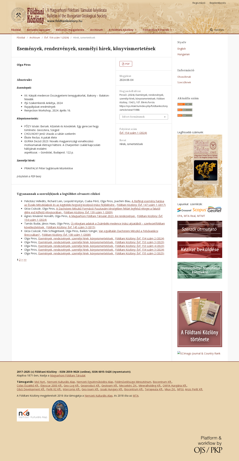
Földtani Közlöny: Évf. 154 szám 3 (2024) (139, 249)
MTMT (201, 216)
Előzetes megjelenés (70, 30)
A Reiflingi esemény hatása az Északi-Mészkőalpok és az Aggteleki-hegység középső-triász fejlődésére (94, 203)
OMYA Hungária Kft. (175, 385)
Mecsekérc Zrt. (128, 385)
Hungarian (183, 54)
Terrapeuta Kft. (154, 389)
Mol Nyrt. (40, 382)
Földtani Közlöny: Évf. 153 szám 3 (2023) (139, 242)
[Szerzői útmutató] (199, 236)
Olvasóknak (184, 76)
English (181, 48)
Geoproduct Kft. (90, 385)
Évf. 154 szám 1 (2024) (56, 37)
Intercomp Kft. (71, 389)
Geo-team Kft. (90, 389)
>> (25, 259)
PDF (127, 64)
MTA (136, 395)
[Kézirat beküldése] (199, 257)
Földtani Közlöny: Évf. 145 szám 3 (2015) (70, 227)
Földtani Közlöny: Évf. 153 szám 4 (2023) (139, 246)
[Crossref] (184, 211)
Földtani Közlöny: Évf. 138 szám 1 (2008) (66, 234)
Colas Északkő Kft (27, 385)
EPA (179, 216)
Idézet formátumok (133, 116)
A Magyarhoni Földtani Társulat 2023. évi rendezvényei (102, 216)
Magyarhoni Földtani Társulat (68, 375)
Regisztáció (199, 2)
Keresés (219, 30)
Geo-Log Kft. (71, 385)
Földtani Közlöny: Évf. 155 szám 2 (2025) (139, 253)
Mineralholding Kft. (150, 385)
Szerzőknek (184, 82)
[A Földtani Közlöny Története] (199, 346)
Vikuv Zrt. (170, 389)
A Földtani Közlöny (121, 30)
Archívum (96, 30)
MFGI (180, 389)
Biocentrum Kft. (162, 382)
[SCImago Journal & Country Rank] (198, 353)
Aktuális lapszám (38, 30)
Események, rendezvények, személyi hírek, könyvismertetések (76, 238)
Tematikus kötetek (156, 30)
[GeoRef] (215, 211)
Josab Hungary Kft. (111, 389)
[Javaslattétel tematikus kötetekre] (199, 277)
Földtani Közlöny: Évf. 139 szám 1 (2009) (88, 212)
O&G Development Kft (30, 389)
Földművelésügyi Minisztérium (133, 382)
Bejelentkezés (218, 2)
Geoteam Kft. (109, 385)
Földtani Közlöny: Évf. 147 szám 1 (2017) (141, 205)
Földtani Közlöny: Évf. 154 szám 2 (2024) (139, 238)
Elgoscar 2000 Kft (51, 385)
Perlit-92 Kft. (53, 389)
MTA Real (189, 216)
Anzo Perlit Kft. (194, 389)
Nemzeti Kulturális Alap (61, 382)
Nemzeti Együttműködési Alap (95, 382)
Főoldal (16, 30)
